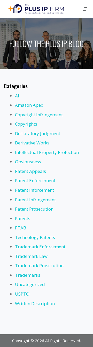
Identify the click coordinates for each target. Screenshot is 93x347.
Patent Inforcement (34, 190)
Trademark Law (31, 256)
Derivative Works (32, 143)
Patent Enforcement (35, 180)
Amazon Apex (29, 105)
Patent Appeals (30, 171)
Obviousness (28, 162)
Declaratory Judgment (37, 133)
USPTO (22, 294)
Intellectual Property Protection (47, 152)
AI (17, 96)
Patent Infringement (35, 200)
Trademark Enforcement (40, 247)
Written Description (35, 303)
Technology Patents (35, 237)
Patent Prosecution (34, 209)
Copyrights (26, 124)
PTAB (20, 228)
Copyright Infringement (39, 115)
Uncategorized (30, 284)
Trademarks (27, 275)
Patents (22, 218)
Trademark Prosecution (39, 265)
